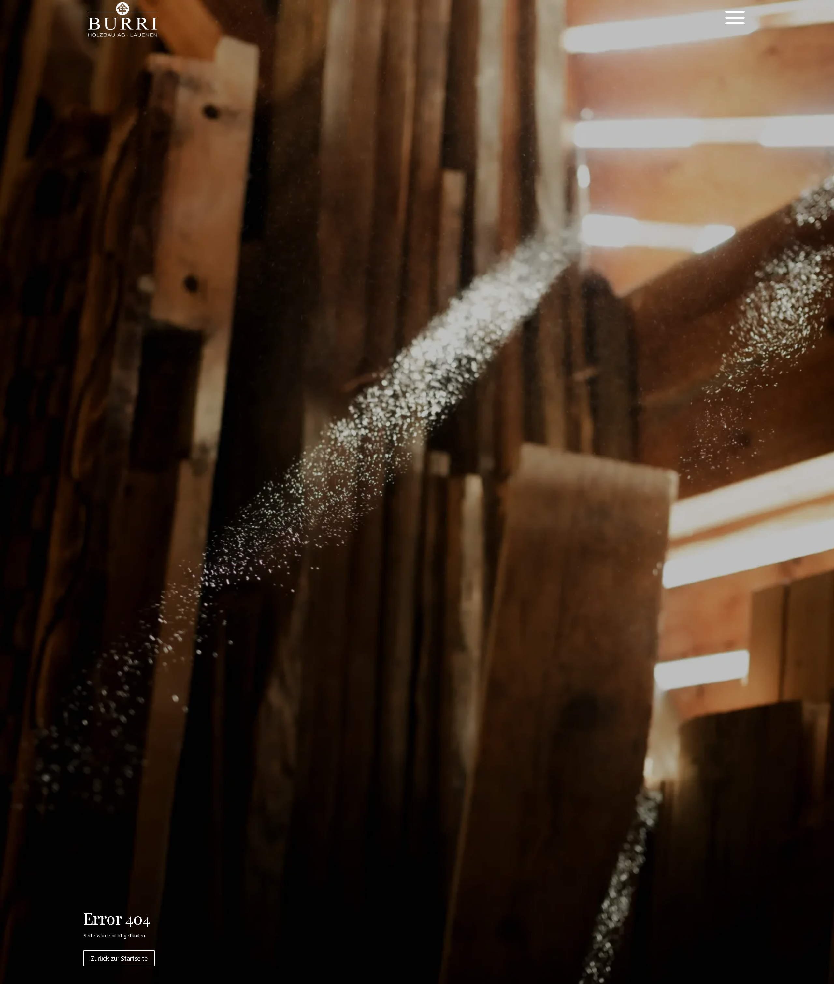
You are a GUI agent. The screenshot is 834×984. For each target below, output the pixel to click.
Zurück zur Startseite (119, 958)
